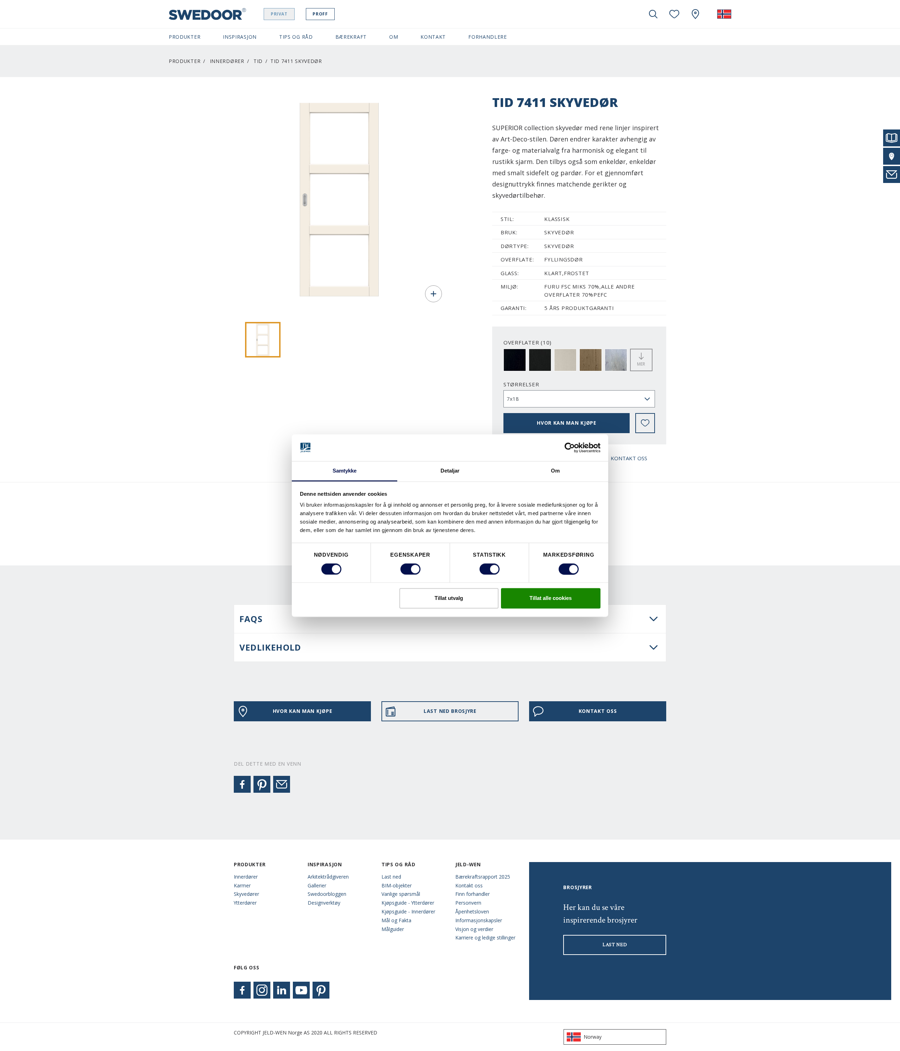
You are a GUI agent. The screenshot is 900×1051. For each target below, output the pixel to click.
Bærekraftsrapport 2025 (482, 876)
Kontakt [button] (433, 36)
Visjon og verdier (474, 929)
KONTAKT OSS (629, 458)
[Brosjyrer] (891, 137)
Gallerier (317, 885)
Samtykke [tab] (345, 471)
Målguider (392, 929)
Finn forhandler (472, 894)
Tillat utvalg (449, 598)
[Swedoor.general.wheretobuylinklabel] (695, 14)
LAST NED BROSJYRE (450, 711)
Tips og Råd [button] (296, 36)
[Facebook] (242, 784)
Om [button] (393, 36)
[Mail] (281, 784)
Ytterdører (245, 902)
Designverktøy (324, 902)
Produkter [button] (184, 36)
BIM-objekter (396, 885)
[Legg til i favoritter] (645, 423)
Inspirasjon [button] (240, 36)
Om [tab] (555, 471)
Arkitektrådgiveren (328, 876)
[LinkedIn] (281, 990)
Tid (258, 61)
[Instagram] (261, 990)
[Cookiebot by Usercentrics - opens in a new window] (569, 447)
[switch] (410, 569)
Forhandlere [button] (487, 36)
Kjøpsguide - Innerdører (408, 911)
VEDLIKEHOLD (270, 647)
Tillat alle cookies (550, 598)
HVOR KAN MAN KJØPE (566, 422)
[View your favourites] (674, 14)
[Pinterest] (261, 784)
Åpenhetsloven (472, 911)
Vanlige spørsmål (400, 894)
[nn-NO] (724, 14)
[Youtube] (301, 990)
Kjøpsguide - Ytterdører (407, 902)
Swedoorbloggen (327, 894)
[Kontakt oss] (891, 174)
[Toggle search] (653, 14)
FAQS (251, 619)
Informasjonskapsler (478, 920)
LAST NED (615, 945)
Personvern (468, 902)
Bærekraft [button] (351, 36)
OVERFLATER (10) (527, 342)
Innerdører (227, 61)
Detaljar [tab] (450, 471)
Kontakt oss (469, 885)
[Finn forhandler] (891, 156)
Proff (320, 14)
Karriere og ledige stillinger (485, 937)
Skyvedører (246, 894)
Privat (279, 14)
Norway (593, 1036)
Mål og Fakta (396, 920)
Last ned (391, 876)
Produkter (184, 61)
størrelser (521, 384)
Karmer (242, 885)
